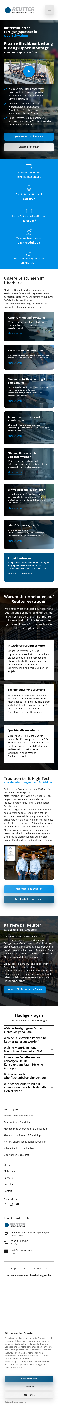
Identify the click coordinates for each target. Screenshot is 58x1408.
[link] (15, 333)
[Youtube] (19, 1204)
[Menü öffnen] (49, 9)
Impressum (18, 1268)
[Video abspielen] (29, 71)
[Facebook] (6, 1204)
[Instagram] (12, 1204)
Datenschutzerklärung (15, 1402)
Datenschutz (39, 1268)
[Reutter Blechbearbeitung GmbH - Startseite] (20, 10)
